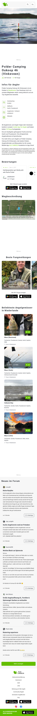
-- (7, 118)
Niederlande (12, 90)
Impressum (18, 680)
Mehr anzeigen (18, 664)
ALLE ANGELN (13, 145)
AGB (18, 683)
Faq (18, 697)
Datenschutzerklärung (18, 677)
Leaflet (3, 216)
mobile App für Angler (20, 127)
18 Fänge (9, 129)
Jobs (18, 685)
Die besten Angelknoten (18, 694)
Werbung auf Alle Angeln (18, 689)
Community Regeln (18, 692)
